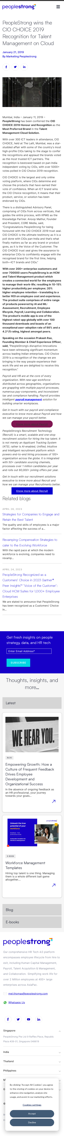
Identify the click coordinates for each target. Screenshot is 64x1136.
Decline (32, 1122)
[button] (32, 1030)
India (6, 1052)
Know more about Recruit (32, 491)
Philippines (9, 1070)
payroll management (28, 399)
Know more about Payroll (32, 424)
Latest (11, 702)
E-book (10, 856)
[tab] (32, 703)
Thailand (8, 1061)
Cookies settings (32, 1104)
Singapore (9, 1030)
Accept (32, 1113)
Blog (9, 758)
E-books (12, 922)
